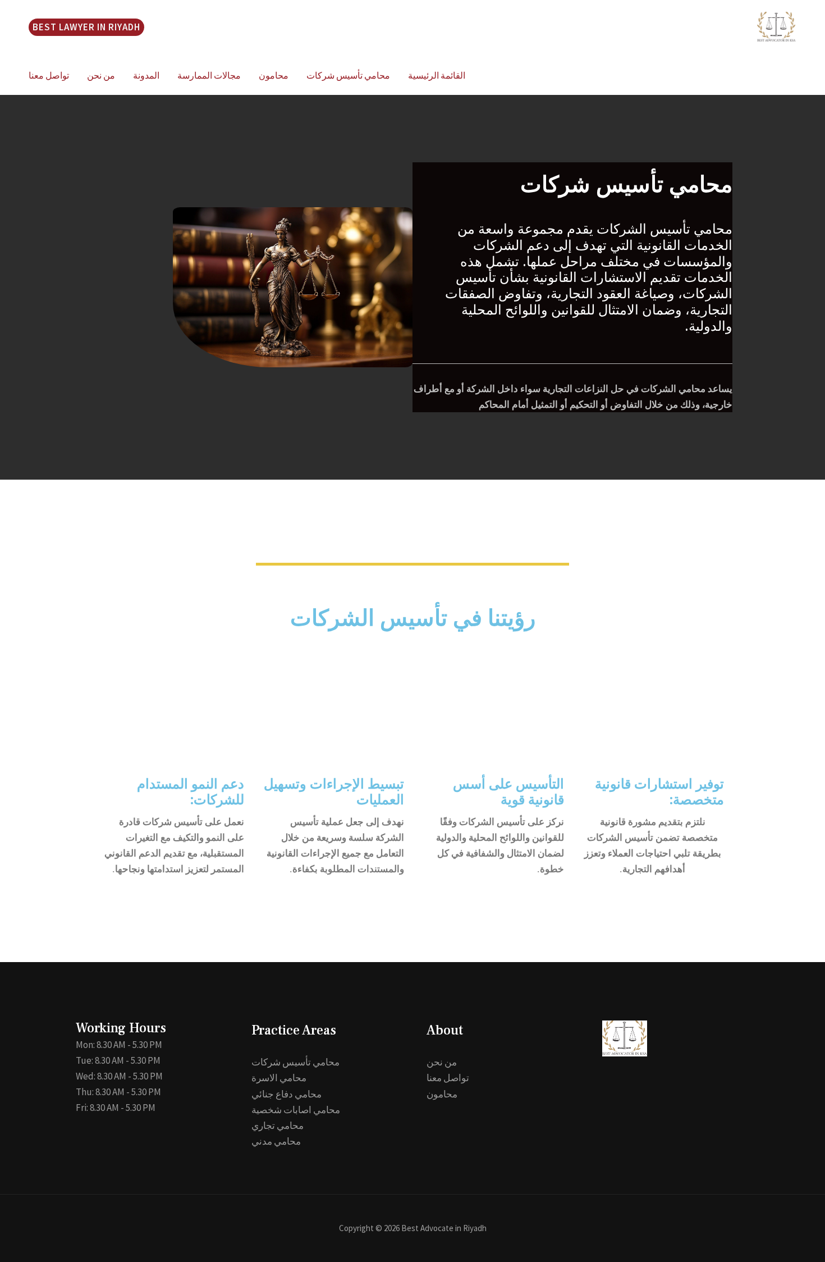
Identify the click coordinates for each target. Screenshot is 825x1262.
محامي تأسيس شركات (348, 75)
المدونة (146, 75)
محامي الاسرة (278, 1078)
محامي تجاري (277, 1125)
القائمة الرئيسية (436, 75)
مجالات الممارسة (209, 75)
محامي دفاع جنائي (286, 1094)
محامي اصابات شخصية (295, 1110)
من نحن (101, 75)
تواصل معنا (49, 75)
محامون (273, 75)
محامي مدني (276, 1141)
